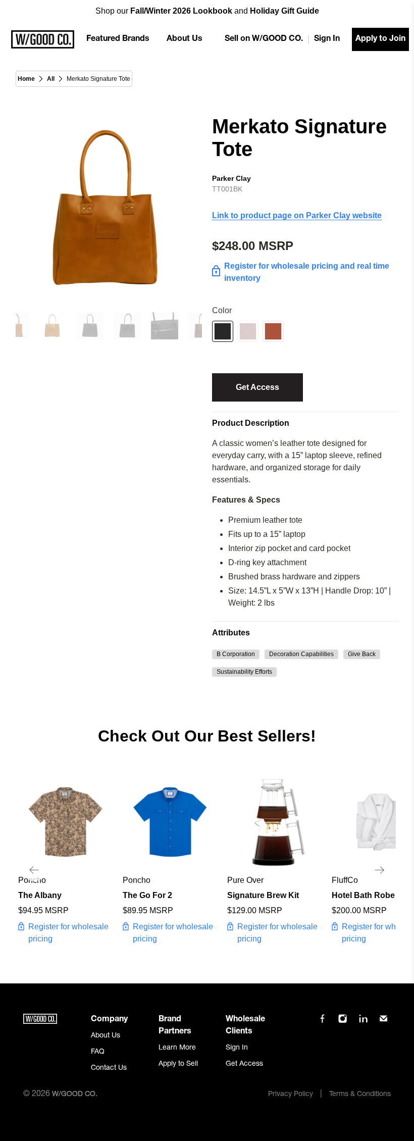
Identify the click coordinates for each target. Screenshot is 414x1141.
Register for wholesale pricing (68, 932)
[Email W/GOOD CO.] (383, 1022)
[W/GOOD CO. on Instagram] (342, 1022)
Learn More (177, 1048)
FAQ (98, 1052)
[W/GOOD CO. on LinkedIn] (363, 1022)
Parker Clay (231, 178)
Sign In (327, 39)
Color (222, 310)
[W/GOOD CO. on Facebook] (322, 1022)
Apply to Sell (178, 1064)
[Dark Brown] (247, 331)
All (51, 79)
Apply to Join (380, 39)
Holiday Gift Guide (284, 11)
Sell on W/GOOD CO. (264, 39)
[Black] (222, 331)
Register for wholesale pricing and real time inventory (306, 272)
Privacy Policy (290, 1094)
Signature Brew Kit (263, 895)
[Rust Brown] (273, 331)
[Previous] (34, 870)
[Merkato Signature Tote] (109, 208)
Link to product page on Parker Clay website (297, 215)
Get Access (257, 387)
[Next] (380, 870)
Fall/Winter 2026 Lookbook (181, 11)
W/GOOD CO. (74, 1094)
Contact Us (109, 1068)
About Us (184, 39)
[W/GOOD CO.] (42, 39)
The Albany (40, 895)
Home (26, 79)
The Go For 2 (147, 895)
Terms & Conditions (360, 1094)
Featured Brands (117, 39)
